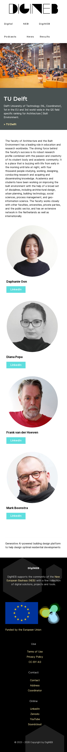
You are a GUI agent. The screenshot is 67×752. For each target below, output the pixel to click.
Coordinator (35, 690)
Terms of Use (35, 651)
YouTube (35, 719)
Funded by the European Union (23, 629)
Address (35, 685)
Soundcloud (35, 724)
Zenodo (34, 713)
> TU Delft (10, 124)
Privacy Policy (35, 656)
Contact (35, 680)
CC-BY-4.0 (35, 661)
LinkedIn (16, 289)
